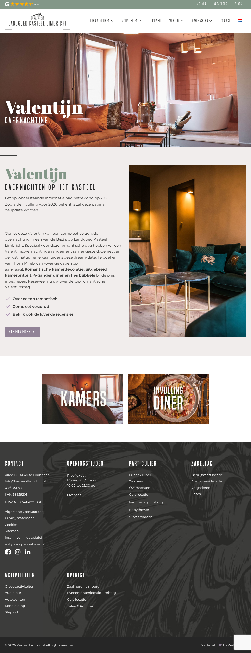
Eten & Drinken (100, 20)
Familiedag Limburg (146, 502)
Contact (225, 20)
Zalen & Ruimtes (80, 606)
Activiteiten (130, 20)
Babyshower (139, 510)
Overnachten (200, 20)
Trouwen (155, 20)
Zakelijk (174, 20)
